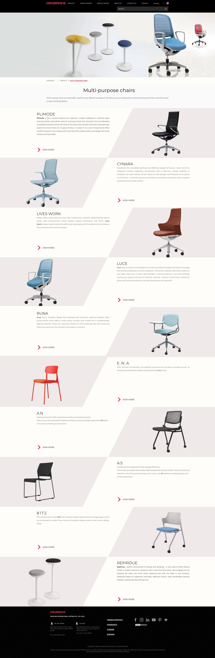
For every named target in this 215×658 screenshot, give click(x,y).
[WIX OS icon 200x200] (165, 619)
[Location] (51, 623)
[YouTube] (153, 619)
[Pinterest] (159, 619)
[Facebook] (135, 619)
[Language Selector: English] (165, 3)
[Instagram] (141, 619)
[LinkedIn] (147, 619)
